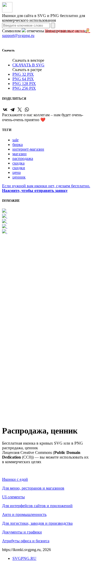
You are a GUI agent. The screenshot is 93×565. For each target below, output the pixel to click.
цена (16, 172)
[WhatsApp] (27, 109)
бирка (17, 144)
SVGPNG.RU (24, 558)
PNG (23, 74)
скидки (18, 168)
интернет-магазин (28, 149)
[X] (20, 109)
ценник (19, 177)
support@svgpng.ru (18, 35)
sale (15, 140)
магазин (19, 154)
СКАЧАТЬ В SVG (28, 65)
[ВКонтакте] (5, 109)
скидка (18, 163)
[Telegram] (12, 109)
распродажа (22, 158)
